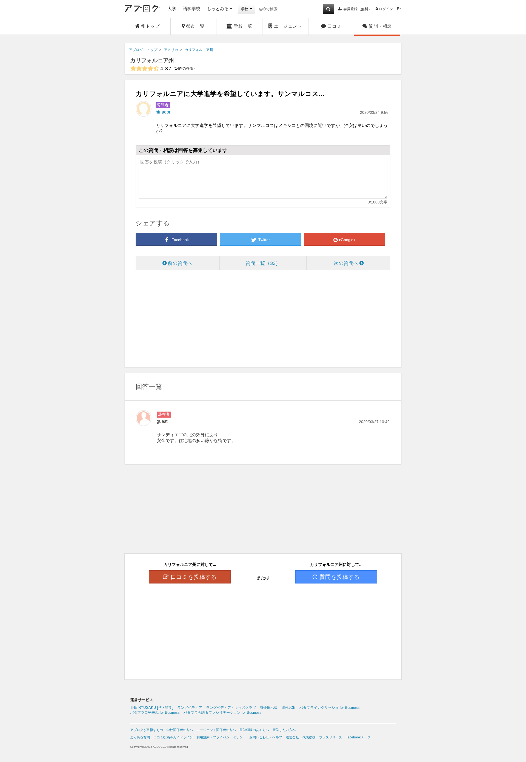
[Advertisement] (263, 319)
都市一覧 (195, 26)
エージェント (288, 26)
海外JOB (288, 708)
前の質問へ (180, 263)
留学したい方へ (284, 730)
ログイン (386, 9)
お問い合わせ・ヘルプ (265, 737)
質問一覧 (260, 263)
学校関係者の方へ (180, 730)
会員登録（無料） (357, 9)
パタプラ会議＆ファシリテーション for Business (223, 712)
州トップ (150, 26)
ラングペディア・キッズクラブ (231, 708)
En (399, 9)
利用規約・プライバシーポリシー (221, 737)
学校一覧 (243, 26)
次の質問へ (346, 263)
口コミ (334, 26)
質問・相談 (380, 26)
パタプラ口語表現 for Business (155, 712)
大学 (171, 8)
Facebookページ (358, 737)
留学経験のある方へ (254, 730)
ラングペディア (189, 708)
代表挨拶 (309, 737)
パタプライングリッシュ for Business (329, 708)
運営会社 (292, 737)
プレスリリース (330, 737)
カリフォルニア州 (152, 60)
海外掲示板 (269, 708)
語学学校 (191, 8)
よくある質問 (140, 737)
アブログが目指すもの (146, 730)
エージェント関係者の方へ (216, 730)
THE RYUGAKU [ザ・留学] (151, 708)
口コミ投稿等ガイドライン (173, 737)
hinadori (163, 112)
